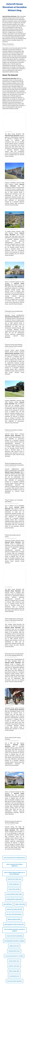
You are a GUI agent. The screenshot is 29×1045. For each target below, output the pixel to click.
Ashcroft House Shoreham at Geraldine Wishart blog (14, 7)
